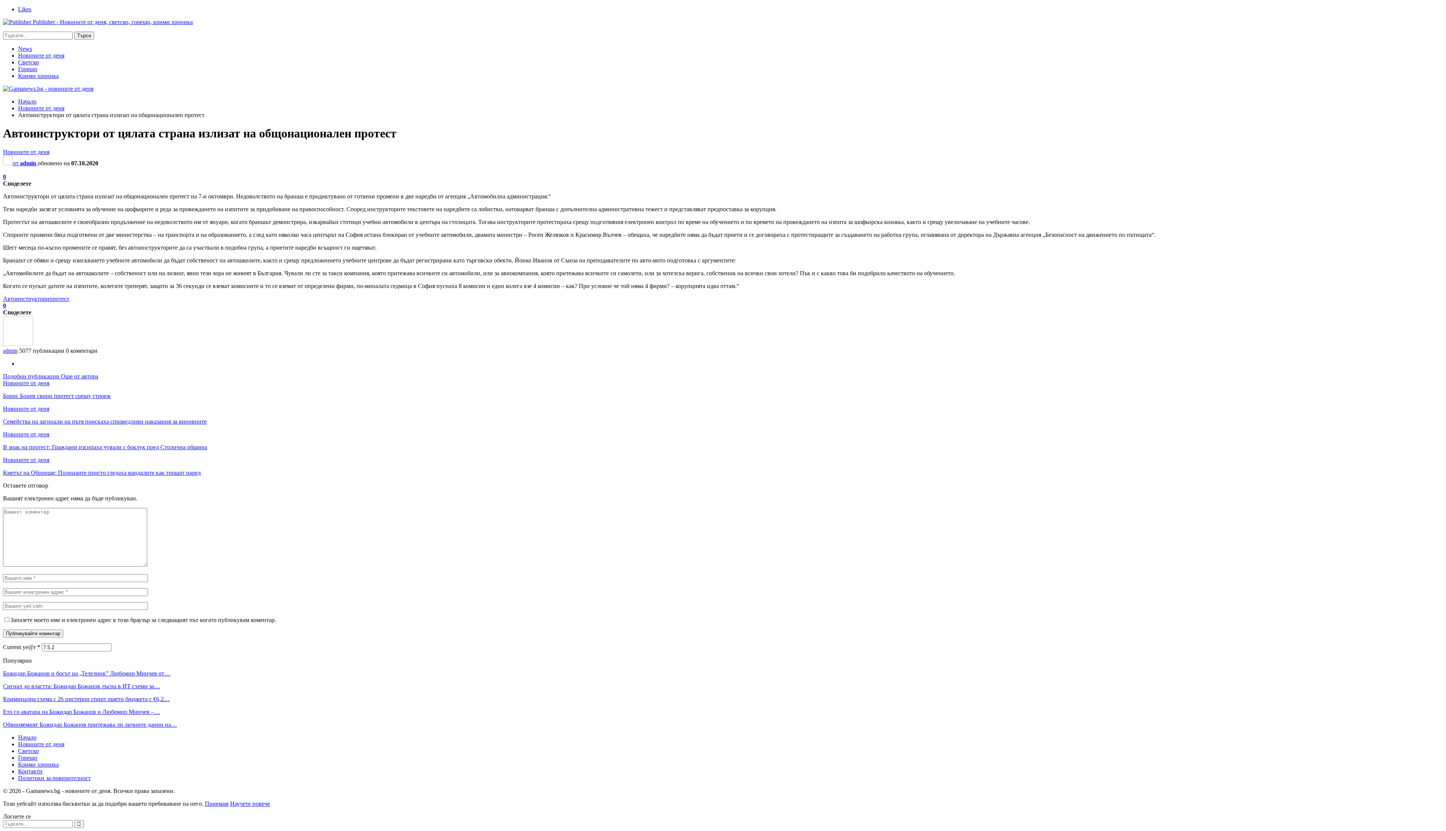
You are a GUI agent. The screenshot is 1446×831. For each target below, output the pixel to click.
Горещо (27, 69)
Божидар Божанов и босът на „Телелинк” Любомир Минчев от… (86, 673)
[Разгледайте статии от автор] (18, 344)
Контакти (30, 771)
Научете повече (250, 804)
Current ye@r (21, 647)
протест (59, 299)
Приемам (217, 804)
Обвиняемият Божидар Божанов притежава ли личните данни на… (90, 724)
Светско (28, 62)
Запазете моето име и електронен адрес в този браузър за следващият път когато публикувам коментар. (143, 620)
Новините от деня (41, 55)
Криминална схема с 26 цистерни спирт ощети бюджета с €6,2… (86, 699)
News (25, 49)
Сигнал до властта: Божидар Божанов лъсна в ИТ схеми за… (81, 686)
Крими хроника (38, 76)
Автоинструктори (26, 299)
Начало (27, 737)
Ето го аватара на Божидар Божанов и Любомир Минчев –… (81, 712)
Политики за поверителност (54, 778)
